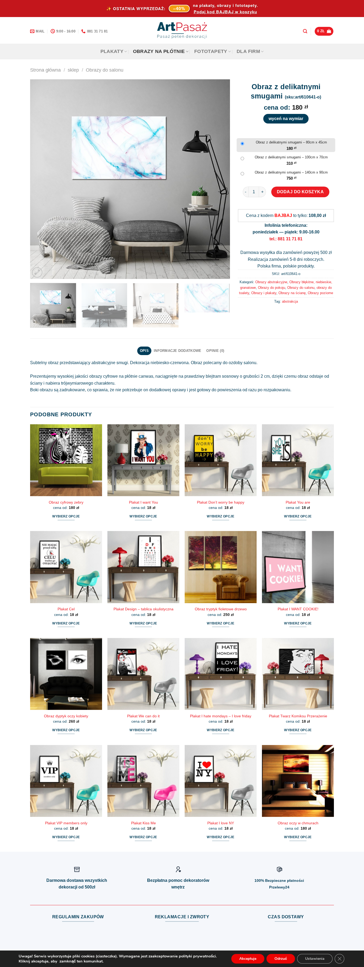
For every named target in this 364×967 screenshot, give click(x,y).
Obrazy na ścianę (292, 293)
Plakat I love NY (220, 823)
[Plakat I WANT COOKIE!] (298, 567)
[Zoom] (37, 272)
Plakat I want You (143, 502)
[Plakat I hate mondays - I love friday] (221, 674)
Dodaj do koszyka (300, 192)
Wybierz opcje (66, 516)
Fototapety (210, 51)
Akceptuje (247, 958)
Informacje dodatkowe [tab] (177, 351)
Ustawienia (315, 958)
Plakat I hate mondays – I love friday (220, 716)
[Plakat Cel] (66, 567)
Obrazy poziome (320, 293)
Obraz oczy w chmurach (298, 823)
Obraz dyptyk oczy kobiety (66, 716)
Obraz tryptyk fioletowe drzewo (221, 609)
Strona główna (45, 70)
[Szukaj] (305, 31)
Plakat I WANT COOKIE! (298, 609)
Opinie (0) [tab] (215, 351)
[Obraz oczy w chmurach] (298, 781)
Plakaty (111, 51)
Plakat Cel (66, 609)
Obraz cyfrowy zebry (66, 502)
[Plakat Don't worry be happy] (221, 460)
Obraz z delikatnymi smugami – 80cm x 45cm (291, 142)
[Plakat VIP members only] (66, 781)
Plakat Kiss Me (143, 823)
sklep (73, 70)
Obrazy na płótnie (159, 51)
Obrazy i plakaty (263, 293)
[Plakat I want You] (143, 460)
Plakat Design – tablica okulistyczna (143, 609)
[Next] (219, 179)
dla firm (248, 51)
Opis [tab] (144, 351)
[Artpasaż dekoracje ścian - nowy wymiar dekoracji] (182, 30)
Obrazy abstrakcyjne (271, 282)
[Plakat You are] (298, 460)
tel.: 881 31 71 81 (285, 239)
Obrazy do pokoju (271, 288)
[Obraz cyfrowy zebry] (66, 460)
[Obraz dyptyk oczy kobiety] (66, 674)
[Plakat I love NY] (221, 781)
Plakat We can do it (143, 716)
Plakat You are (298, 502)
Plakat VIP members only (66, 823)
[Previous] (41, 179)
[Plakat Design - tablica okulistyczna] (143, 567)
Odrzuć (280, 958)
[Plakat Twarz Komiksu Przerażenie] (298, 674)
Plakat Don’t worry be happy (220, 502)
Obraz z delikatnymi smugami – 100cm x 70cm (291, 157)
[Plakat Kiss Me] (143, 781)
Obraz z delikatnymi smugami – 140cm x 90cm (291, 172)
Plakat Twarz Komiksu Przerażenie (298, 716)
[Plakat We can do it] (143, 674)
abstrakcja (290, 301)
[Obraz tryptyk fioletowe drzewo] (221, 567)
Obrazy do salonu (104, 70)
